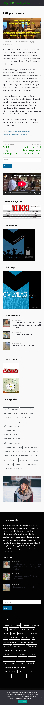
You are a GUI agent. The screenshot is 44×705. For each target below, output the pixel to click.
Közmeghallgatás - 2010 (12, 426)
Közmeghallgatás (32, 422)
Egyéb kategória (27, 409)
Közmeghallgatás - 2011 (12, 430)
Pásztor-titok (9, 663)
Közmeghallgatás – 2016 (13, 447)
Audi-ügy (26, 625)
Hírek (30, 418)
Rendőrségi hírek (10, 460)
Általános (19, 464)
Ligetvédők (8, 650)
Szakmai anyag (24, 460)
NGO (13, 659)
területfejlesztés (10, 672)
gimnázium (22, 633)
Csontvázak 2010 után (12, 405)
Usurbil (6, 676)
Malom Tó (22, 655)
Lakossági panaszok (11, 452)
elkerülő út (14, 629)
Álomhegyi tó (32, 676)
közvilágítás (32, 646)
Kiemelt (6, 422)
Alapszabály (8, 625)
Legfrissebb (26, 452)
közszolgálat (19, 646)
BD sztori (35, 625)
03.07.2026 (17, 332)
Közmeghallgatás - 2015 (12, 435)
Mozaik (35, 452)
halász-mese (14, 638)
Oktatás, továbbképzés (19, 456)
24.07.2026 (17, 320)
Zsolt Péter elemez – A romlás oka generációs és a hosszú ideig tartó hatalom (26, 325)
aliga (18, 625)
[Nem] (41, 697)
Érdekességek (31, 464)
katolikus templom (11, 642)
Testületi (23, 672)
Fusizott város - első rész (23, 413)
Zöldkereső (8, 464)
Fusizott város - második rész (15, 418)
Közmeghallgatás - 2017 (12, 439)
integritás (25, 638)
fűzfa (13, 633)
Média (6, 456)
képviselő (7, 646)
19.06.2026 (17, 343)
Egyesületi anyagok (11, 409)
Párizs (34, 659)
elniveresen (8, 45)
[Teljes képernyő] (38, 193)
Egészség (7, 413)
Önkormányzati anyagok (26, 42)
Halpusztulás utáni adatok (23, 345)
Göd (5, 638)
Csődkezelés (27, 405)
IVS (33, 638)
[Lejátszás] (5, 193)
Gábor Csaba (33, 633)
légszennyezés (20, 650)
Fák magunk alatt (27, 629)
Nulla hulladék (23, 659)
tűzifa (31, 672)
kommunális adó (27, 642)
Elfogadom (22, 702)
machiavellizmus (10, 655)
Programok (35, 456)
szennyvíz (30, 663)
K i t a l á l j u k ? (17, 422)
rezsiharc (20, 663)
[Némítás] (35, 193)
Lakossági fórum (31, 447)
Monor (6, 659)
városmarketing (18, 676)
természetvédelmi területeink (15, 667)
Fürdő (6, 633)
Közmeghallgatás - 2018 (12, 443)
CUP (5, 629)
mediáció (32, 655)
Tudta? (35, 460)
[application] (22, 184)
